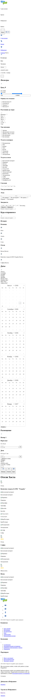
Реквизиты (7, 649)
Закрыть (3, 695)
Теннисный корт (7, 172)
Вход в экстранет (8, 658)
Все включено (6, 135)
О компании (7, 644)
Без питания (6, 136)
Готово (2, 460)
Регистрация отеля (9, 659)
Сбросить (3, 207)
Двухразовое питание (8, 132)
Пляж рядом (6, 178)
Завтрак (5, 130)
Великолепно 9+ (7, 101)
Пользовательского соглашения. (21, 673)
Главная (3, 52)
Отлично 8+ (6, 103)
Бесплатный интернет (9, 160)
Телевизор (5, 151)
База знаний (7, 628)
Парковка (5, 162)
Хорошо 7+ (6, 105)
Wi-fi (4, 148)
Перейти (3, 684)
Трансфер (5, 165)
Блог (5, 633)
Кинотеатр (5, 173)
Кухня (4, 149)
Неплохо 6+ (6, 106)
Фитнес (5, 164)
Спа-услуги (6, 168)
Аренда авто (7, 634)
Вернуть (3, 692)
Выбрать (3, 426)
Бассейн (5, 167)
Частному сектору (9, 661)
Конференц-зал (7, 180)
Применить (10, 207)
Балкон (4, 146)
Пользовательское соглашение (12, 646)
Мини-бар (5, 152)
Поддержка (7, 630)
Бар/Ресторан (6, 170)
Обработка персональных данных (13, 647)
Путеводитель (8, 631)
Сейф (4, 176)
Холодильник (6, 154)
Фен (4, 144)
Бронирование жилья (9, 636)
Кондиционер (6, 143)
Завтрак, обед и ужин (8, 133)
